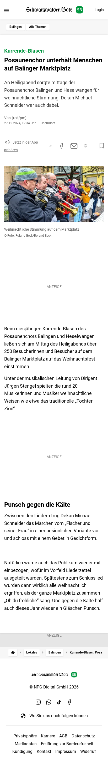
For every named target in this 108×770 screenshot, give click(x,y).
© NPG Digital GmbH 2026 (54, 687)
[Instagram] (38, 702)
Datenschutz (83, 735)
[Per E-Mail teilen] (74, 146)
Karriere (48, 735)
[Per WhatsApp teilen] (85, 145)
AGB (63, 735)
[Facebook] (70, 702)
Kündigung (22, 751)
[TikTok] (59, 702)
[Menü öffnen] (6, 10)
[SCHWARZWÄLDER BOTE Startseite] (54, 10)
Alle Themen (37, 27)
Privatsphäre (25, 735)
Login (99, 10)
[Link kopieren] (50, 146)
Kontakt (44, 751)
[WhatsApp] (49, 702)
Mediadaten (26, 743)
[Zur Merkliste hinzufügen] (100, 146)
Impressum (65, 751)
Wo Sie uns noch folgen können (58, 715)
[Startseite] (12, 652)
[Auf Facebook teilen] (61, 146)
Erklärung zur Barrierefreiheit (67, 743)
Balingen (15, 27)
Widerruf (88, 751)
